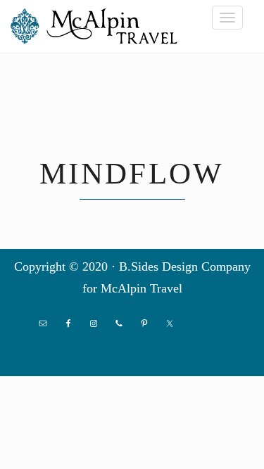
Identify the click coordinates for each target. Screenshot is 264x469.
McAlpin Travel (99, 26)
